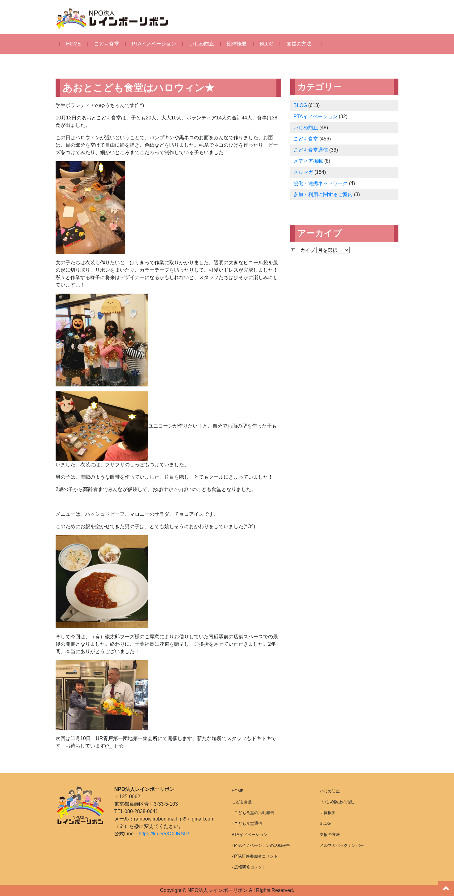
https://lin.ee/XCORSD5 (165, 833)
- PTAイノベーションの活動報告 (261, 845)
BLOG (266, 43)
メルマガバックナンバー (342, 845)
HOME (73, 43)
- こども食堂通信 (247, 823)
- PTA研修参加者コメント (255, 856)
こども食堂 (106, 43)
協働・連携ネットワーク (320, 183)
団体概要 (237, 43)
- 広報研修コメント (249, 867)
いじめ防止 (201, 43)
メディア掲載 (308, 161)
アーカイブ (302, 250)
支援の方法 (299, 43)
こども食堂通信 (310, 150)
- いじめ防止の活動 (337, 801)
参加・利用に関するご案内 (323, 194)
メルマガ (303, 172)
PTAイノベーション (154, 43)
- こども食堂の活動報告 (253, 812)
